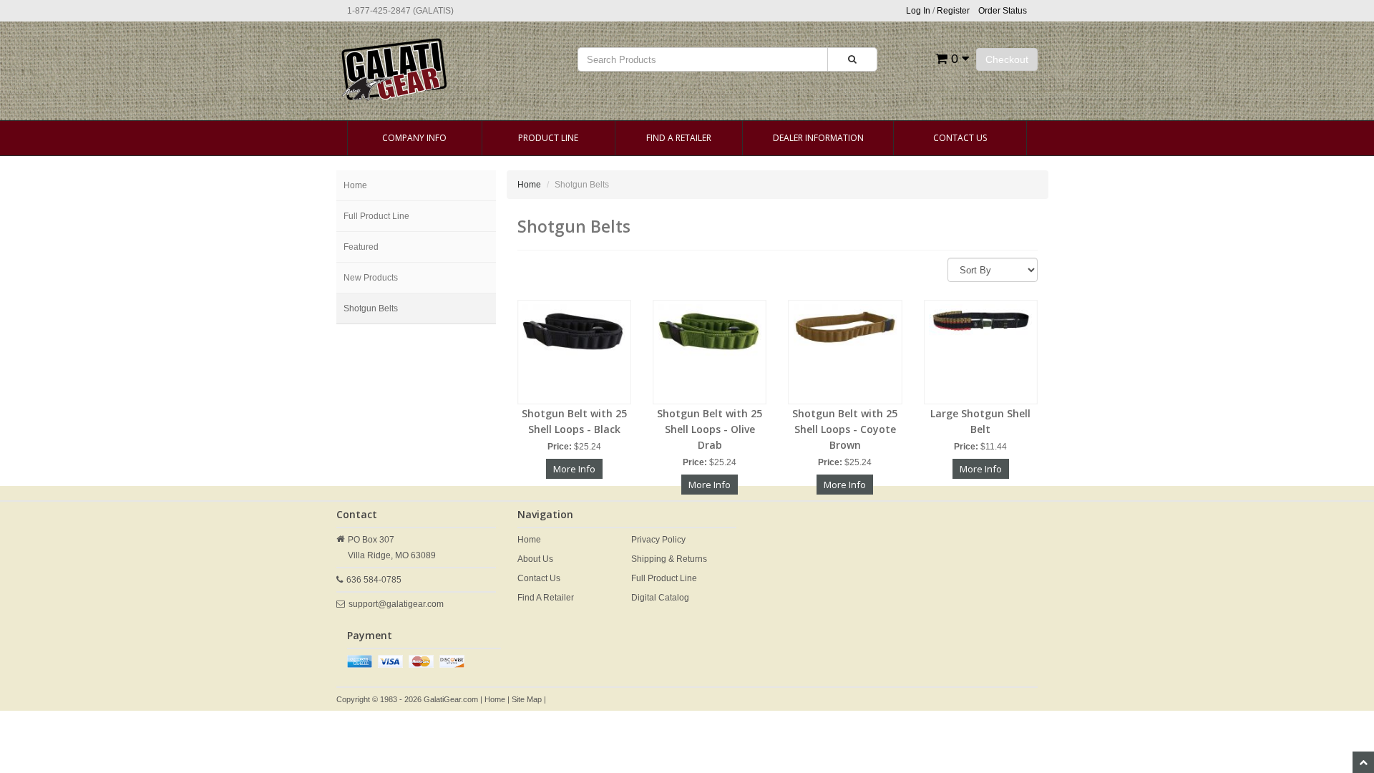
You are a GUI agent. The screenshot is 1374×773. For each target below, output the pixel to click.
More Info (574, 468)
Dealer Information (818, 138)
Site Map (527, 699)
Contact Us (960, 138)
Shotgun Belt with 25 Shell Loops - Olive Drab (709, 429)
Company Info (414, 138)
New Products (371, 278)
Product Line (548, 138)
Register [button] (953, 11)
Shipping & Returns (669, 559)
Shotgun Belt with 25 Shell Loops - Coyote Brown (844, 429)
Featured (361, 247)
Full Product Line (376, 216)
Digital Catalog (660, 598)
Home (355, 185)
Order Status (1002, 11)
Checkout (1006, 59)
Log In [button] (918, 11)
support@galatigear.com (396, 604)
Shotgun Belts (371, 308)
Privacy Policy (658, 540)
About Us (535, 559)
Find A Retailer (678, 138)
